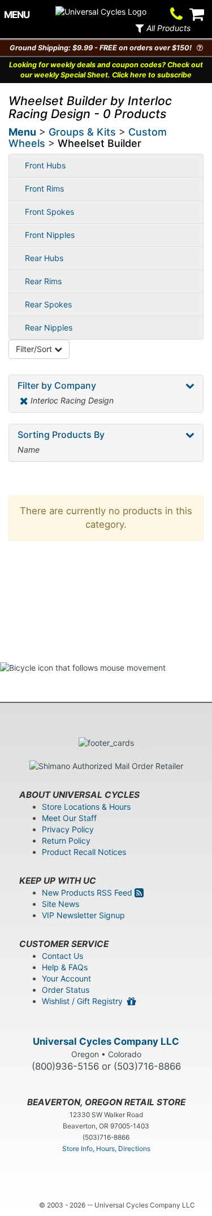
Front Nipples (50, 235)
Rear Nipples (48, 327)
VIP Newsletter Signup (83, 915)
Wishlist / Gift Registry (84, 1001)
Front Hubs (45, 165)
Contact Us (62, 956)
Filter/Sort (35, 349)
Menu (22, 132)
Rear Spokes (48, 304)
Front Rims (44, 188)
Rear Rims (43, 281)
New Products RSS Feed (88, 892)
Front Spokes (49, 211)
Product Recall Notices (84, 852)
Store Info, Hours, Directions (106, 1148)
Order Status (65, 989)
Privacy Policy (68, 829)
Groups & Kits (82, 132)
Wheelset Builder (99, 143)
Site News (60, 904)
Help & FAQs (65, 967)
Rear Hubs (44, 258)
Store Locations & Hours (86, 806)
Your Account (66, 978)
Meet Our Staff (69, 818)
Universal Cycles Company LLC (106, 1041)
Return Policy (66, 840)
